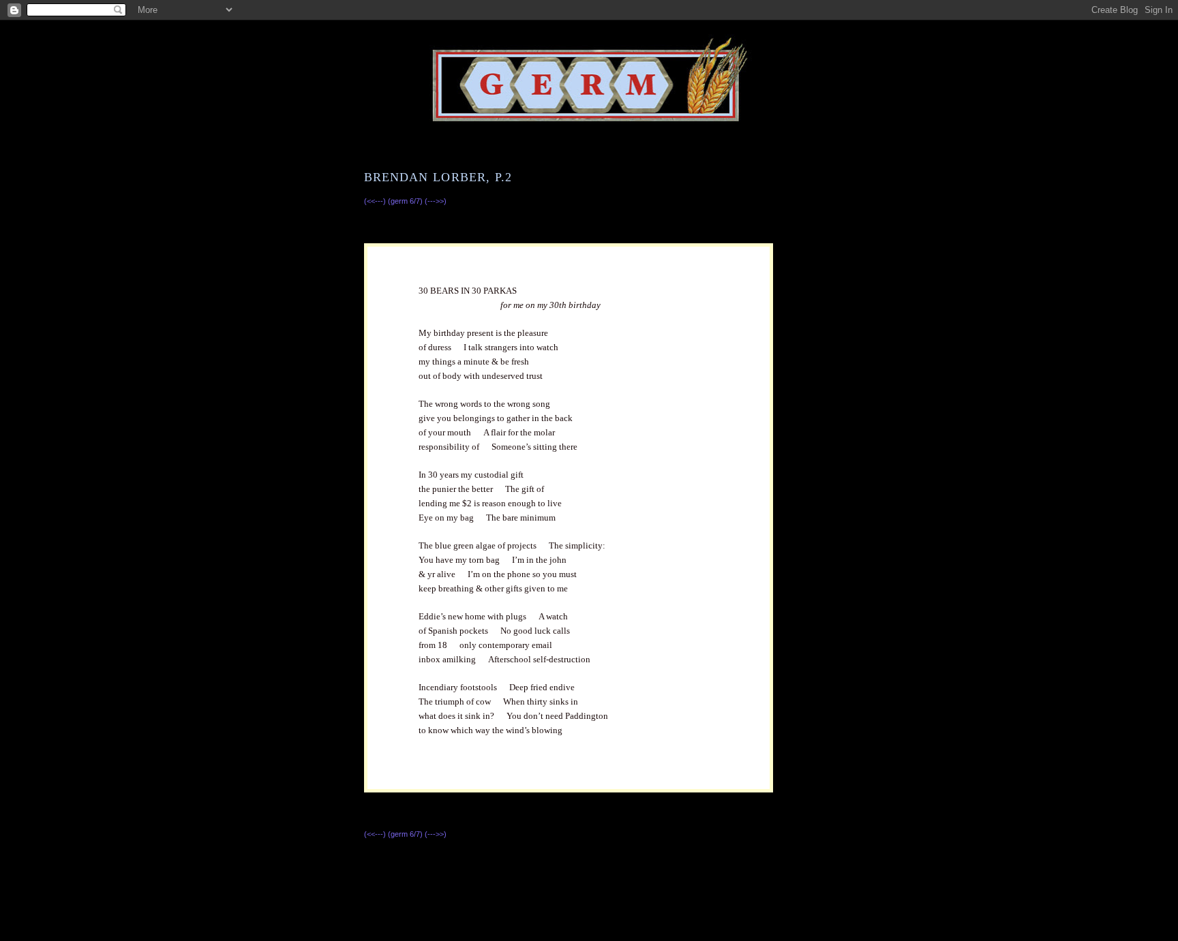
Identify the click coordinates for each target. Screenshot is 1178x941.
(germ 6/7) (406, 201)
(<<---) (376, 201)
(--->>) (436, 201)
